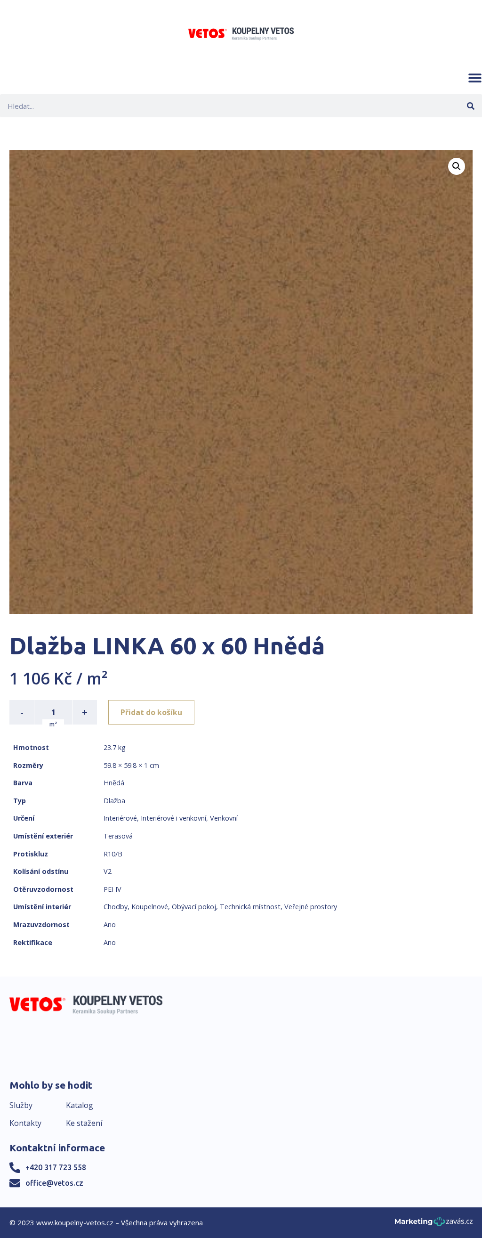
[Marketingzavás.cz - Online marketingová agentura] (434, 1224)
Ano (110, 924)
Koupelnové (149, 906)
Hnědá (114, 782)
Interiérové (120, 818)
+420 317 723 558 (55, 1167)
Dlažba (114, 800)
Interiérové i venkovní (173, 818)
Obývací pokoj (194, 906)
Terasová (118, 835)
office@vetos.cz (54, 1183)
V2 (108, 871)
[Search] (470, 105)
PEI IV (112, 889)
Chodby (116, 906)
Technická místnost (250, 906)
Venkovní (224, 818)
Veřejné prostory (310, 906)
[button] (475, 78)
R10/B (113, 853)
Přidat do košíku (151, 712)
